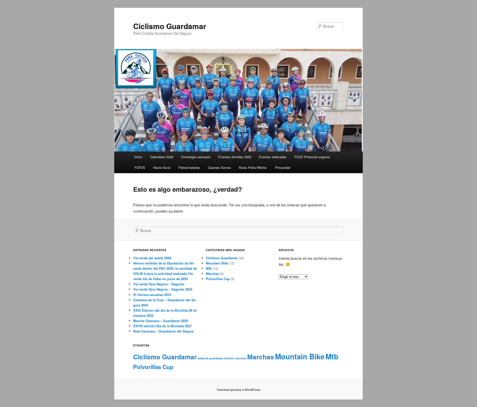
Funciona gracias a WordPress (238, 389)
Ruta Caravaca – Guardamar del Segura (163, 331)
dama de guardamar (210, 358)
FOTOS (139, 167)
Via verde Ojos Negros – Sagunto (158, 284)
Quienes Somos (219, 167)
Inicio (138, 156)
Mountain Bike (217, 263)
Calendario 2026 (161, 156)
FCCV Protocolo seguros (312, 156)
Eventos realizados (272, 156)
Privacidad (282, 167)
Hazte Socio (162, 167)
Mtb (209, 268)
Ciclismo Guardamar (169, 26)
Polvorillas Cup (218, 278)
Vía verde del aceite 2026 (152, 258)
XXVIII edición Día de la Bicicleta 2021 (162, 326)
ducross (241, 358)
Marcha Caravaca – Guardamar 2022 (160, 320)
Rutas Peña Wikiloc (253, 167)
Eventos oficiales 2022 (234, 156)
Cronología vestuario (195, 156)
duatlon (229, 358)
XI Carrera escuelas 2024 (152, 294)
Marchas (212, 273)
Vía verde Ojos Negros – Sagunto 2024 (162, 289)
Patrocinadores (189, 167)
